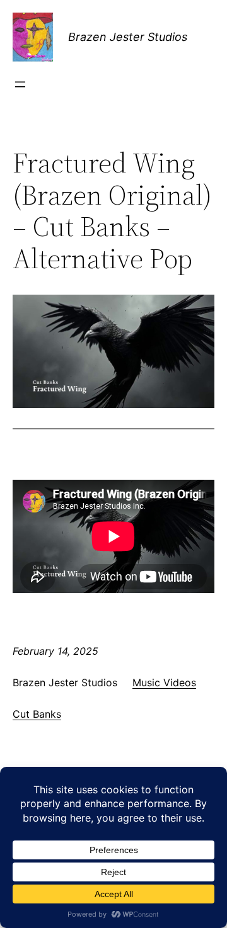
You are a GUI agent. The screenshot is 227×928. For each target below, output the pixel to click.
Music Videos (164, 682)
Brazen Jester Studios (127, 36)
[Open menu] (20, 84)
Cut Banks (37, 714)
